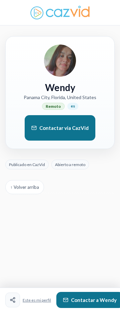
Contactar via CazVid (64, 128)
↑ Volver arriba (24, 187)
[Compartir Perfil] (12, 300)
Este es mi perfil (37, 300)
